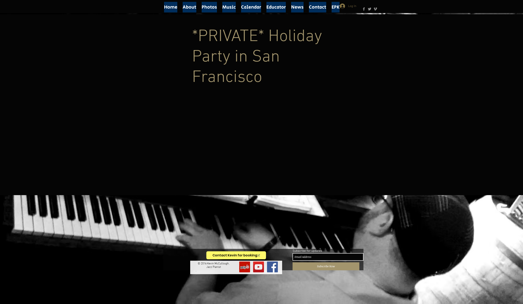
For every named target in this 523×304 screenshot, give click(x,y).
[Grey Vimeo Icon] (375, 9)
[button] (189, 7)
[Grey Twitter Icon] (369, 9)
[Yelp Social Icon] (244, 267)
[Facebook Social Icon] (272, 267)
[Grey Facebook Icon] (364, 9)
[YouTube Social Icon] (258, 267)
